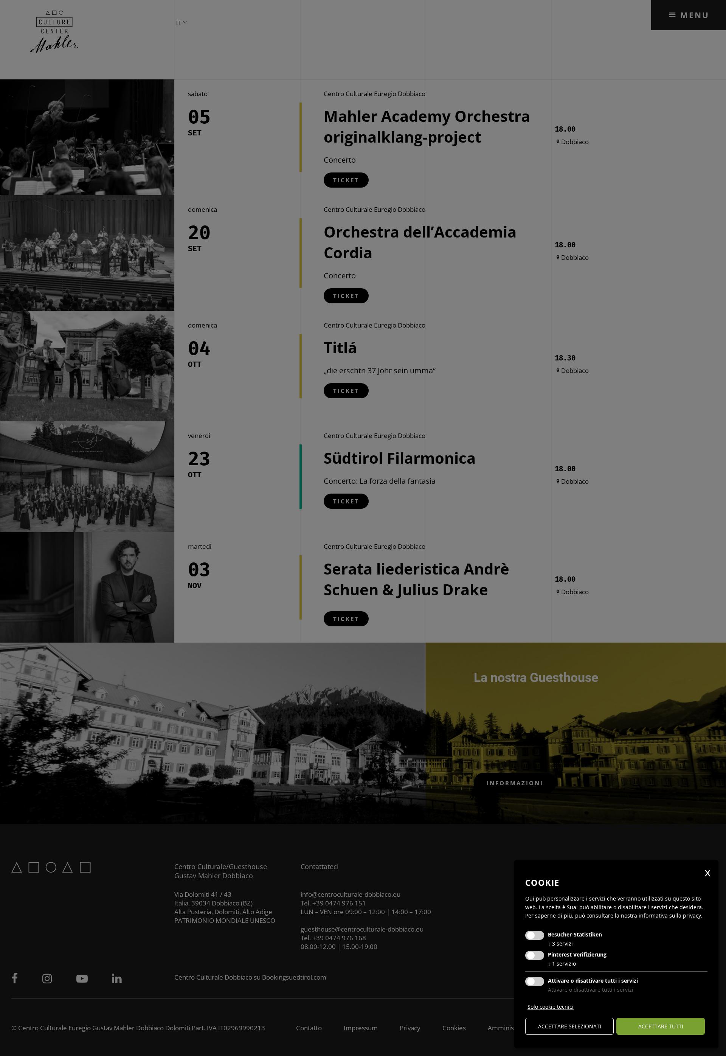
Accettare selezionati (569, 1026)
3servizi (560, 943)
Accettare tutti (660, 1026)
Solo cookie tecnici (550, 1006)
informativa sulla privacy (670, 915)
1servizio (562, 963)
